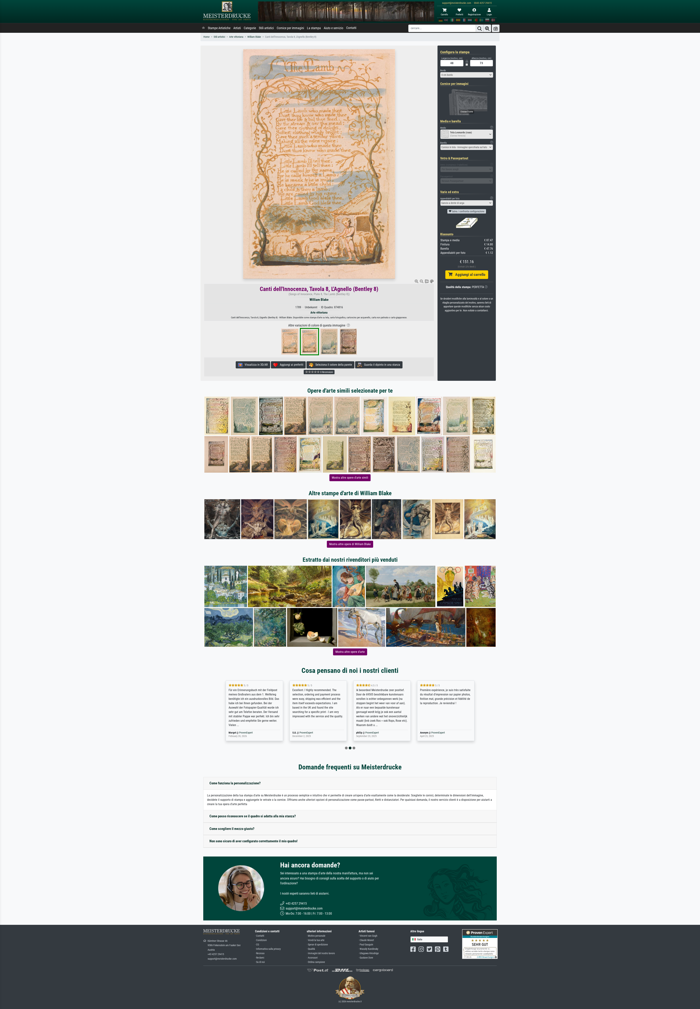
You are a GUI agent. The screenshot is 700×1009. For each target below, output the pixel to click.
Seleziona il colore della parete (332, 364)
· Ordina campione (316, 962)
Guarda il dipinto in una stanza (381, 364)
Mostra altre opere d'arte (350, 652)
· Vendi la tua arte (315, 940)
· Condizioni (261, 940)
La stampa (314, 28)
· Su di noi (260, 962)
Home (206, 36)
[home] (203, 28)
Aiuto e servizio (333, 28)
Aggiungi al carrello (468, 274)
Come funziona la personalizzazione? (235, 783)
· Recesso (260, 953)
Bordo (443, 70)
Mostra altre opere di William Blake (350, 544)
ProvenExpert (241, 732)
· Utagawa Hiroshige (369, 953)
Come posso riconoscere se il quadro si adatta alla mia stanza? (252, 816)
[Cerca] (479, 28)
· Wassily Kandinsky (368, 949)
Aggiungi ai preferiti (290, 364)
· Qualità (311, 949)
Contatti (351, 28)
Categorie (250, 28)
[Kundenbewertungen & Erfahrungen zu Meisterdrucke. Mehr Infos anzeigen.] (480, 943)
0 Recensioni (326, 372)
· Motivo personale (316, 935)
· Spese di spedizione (317, 944)
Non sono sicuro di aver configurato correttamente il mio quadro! (253, 841)
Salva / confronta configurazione (468, 211)
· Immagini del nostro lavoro (321, 953)
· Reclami (259, 957)
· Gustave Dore (366, 957)
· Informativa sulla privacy (268, 949)
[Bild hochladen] (495, 28)
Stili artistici (266, 28)
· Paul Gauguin (366, 944)
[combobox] (466, 75)
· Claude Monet (366, 940)
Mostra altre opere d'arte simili (350, 477)
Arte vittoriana (236, 36)
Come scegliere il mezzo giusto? (231, 829)
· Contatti (259, 935)
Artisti (237, 28)
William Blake (254, 36)
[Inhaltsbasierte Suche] (487, 28)
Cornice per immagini (290, 28)
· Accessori (312, 957)
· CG (257, 944)
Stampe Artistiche (219, 28)
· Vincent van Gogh (368, 935)
